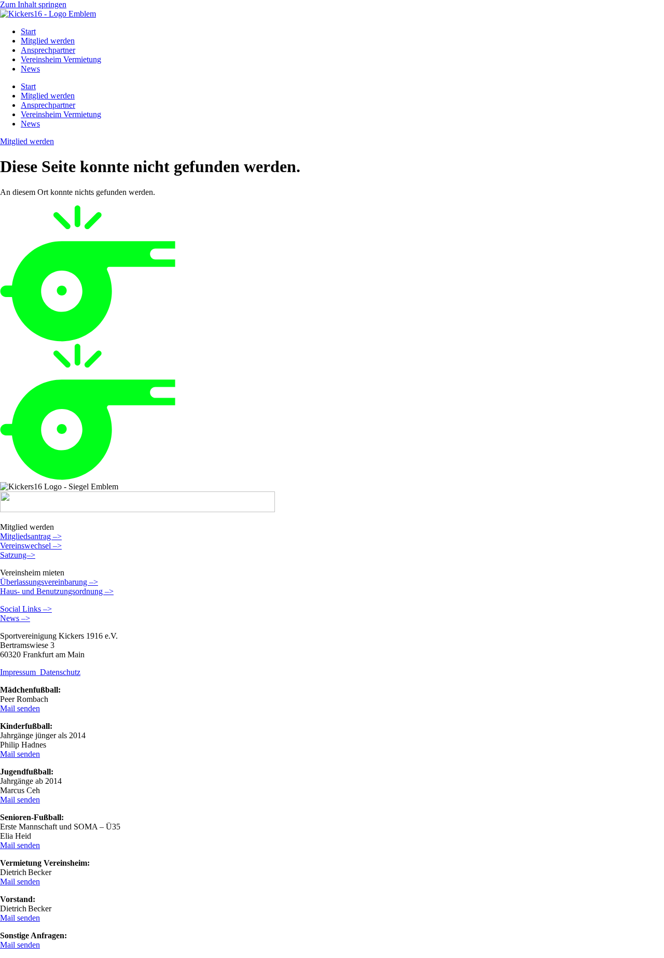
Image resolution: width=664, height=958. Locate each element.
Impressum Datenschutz (40, 672)
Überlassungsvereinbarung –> (49, 581)
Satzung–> (17, 555)
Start (28, 31)
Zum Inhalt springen (33, 4)
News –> (15, 618)
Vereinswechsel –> (31, 545)
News (30, 68)
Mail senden (20, 708)
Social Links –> (26, 608)
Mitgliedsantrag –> (31, 536)
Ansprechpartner (48, 50)
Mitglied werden (48, 40)
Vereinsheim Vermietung (61, 59)
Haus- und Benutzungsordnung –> (57, 591)
